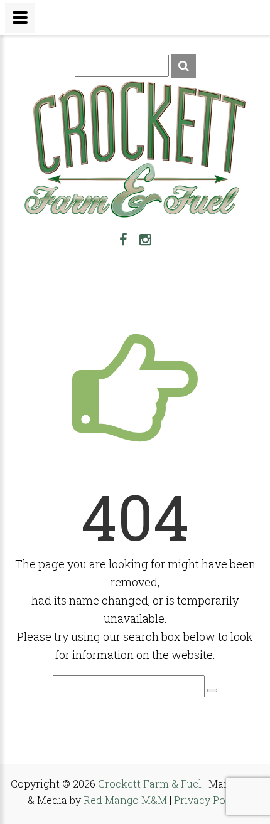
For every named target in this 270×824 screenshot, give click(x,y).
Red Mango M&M (125, 799)
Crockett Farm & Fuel (150, 783)
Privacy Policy (208, 799)
